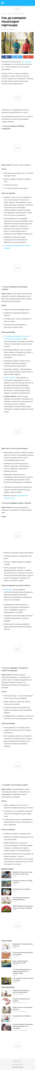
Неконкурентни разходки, (13, 339)
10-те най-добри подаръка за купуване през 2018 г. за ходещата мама (22, 971)
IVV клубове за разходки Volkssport (17, 336)
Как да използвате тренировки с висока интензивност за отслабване (23, 1026)
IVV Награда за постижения (21, 889)
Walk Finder (8, 589)
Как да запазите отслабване (22, 1016)
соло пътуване (26, 62)
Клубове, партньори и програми (16, 13)
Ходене (3, 13)
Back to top (18, 1061)
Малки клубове (9, 378)
